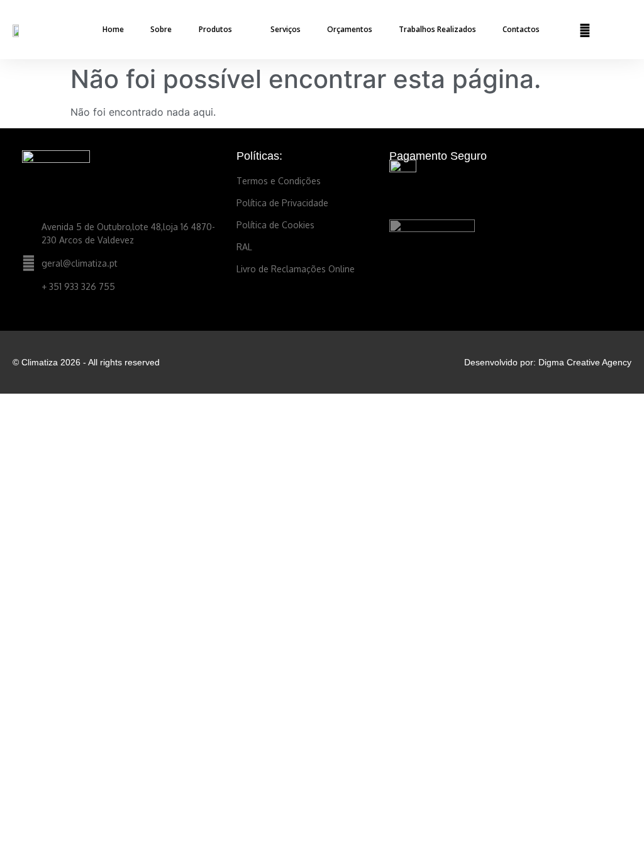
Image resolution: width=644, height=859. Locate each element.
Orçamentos (349, 29)
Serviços (285, 29)
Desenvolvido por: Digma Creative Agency (547, 362)
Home (113, 29)
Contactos (521, 29)
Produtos (215, 29)
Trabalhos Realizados (437, 29)
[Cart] (611, 30)
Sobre (161, 29)
